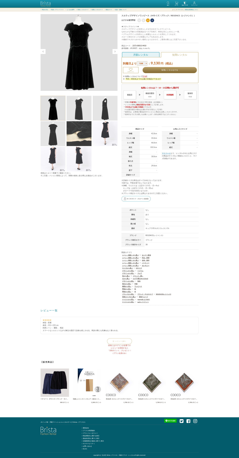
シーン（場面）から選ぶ (130, 255)
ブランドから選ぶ (128, 294)
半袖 (135, 284)
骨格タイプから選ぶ (129, 297)
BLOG (85, 449)
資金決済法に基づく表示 (91, 438)
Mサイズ (139, 268)
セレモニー (145, 265)
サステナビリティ (89, 443)
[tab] (53, 108)
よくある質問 (70, 9)
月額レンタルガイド (83, 9)
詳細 (145, 76)
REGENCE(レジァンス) (163, 294)
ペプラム (140, 270)
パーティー (145, 263)
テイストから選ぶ (128, 299)
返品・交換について (120, 9)
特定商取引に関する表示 (91, 436)
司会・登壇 (145, 257)
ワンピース (138, 286)
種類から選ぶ (126, 286)
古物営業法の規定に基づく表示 (93, 441)
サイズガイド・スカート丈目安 (138, 199)
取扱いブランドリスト (57, 9)
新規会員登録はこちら (191, 9)
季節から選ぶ (126, 289)
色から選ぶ (126, 276)
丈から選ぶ (126, 278)
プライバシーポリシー (90, 433)
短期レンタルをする (169, 70)
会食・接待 (145, 260)
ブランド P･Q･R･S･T (145, 294)
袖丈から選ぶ (126, 284)
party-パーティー (143, 302)
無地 (138, 281)
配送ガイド (109, 9)
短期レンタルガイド (97, 9)
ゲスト (179, 9)
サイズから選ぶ (127, 268)
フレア (139, 273)
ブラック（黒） (138, 276)
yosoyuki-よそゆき (143, 299)
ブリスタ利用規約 (89, 430)
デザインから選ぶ (128, 270)
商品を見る (45, 9)
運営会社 (86, 428)
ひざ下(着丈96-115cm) (140, 278)
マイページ (166, 153)
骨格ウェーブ (143, 297)
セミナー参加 (146, 255)
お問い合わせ (87, 446)
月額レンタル (140, 55)
